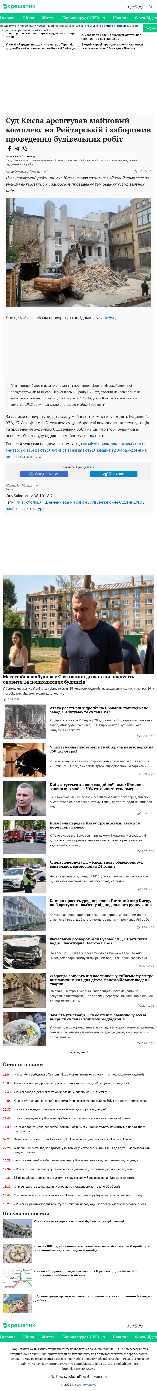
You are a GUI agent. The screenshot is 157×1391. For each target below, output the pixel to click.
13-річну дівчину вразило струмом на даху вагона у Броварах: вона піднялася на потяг (74, 1177)
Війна (28, 17)
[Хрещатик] (19, 6)
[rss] (139, 6)
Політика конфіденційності (70, 1376)
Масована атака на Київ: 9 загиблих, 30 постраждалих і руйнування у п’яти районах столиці (78, 1195)
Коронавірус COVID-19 (83, 17)
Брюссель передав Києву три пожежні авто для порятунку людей (60, 1109)
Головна (8, 17)
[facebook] (128, 6)
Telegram (116, 474)
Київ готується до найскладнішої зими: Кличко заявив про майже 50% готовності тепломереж (80, 1100)
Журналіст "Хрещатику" (31, 171)
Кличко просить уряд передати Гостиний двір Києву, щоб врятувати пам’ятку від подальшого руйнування (80, 1129)
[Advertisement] (78, 84)
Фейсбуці (108, 318)
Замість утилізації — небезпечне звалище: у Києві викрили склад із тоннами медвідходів (76, 1160)
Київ (19, 502)
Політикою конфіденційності (120, 26)
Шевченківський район (65, 502)
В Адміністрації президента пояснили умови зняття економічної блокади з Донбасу (112, 46)
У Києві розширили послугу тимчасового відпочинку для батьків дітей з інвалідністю (74, 1169)
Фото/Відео (146, 17)
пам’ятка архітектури (25, 509)
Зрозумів (150, 28)
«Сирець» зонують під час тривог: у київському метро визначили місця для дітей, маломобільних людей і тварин (82, 1150)
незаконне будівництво (120, 502)
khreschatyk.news (84, 1384)
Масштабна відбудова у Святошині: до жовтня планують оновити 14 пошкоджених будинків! (79, 1074)
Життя (48, 17)
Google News (46, 474)
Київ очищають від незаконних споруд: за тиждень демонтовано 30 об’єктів (67, 1186)
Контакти (100, 1376)
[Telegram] (17, 149)
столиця (34, 502)
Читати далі (77, 1052)
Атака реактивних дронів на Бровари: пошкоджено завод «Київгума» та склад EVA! (72, 1083)
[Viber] (25, 149)
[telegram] (134, 6)
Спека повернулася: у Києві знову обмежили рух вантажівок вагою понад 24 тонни (72, 1118)
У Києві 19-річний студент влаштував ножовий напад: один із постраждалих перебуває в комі (80, 1204)
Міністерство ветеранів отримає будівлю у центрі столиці (40, 35)
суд (93, 502)
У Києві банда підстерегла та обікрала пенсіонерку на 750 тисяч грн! (62, 1092)
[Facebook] (9, 149)
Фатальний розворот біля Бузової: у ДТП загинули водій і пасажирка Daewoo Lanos (72, 1139)
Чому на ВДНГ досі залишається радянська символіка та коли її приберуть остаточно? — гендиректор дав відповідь (112, 35)
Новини (120, 17)
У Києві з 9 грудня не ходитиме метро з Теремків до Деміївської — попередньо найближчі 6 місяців (40, 46)
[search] (150, 6)
